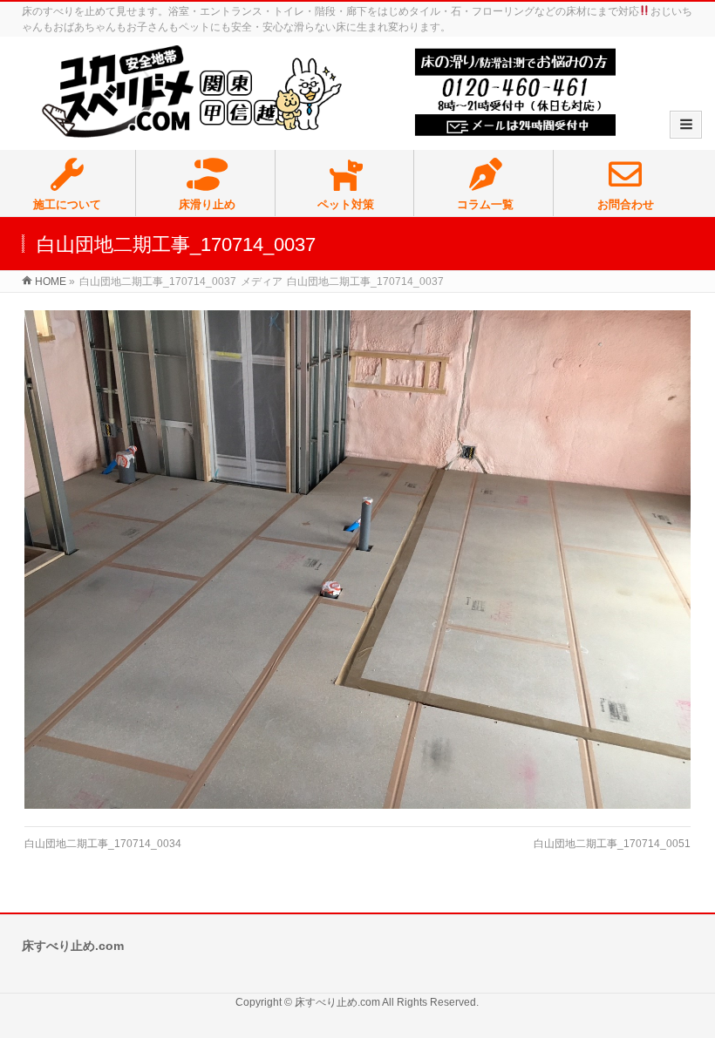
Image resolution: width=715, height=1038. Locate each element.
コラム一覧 (485, 205)
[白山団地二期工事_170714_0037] (357, 559)
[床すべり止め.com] (328, 92)
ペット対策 (345, 205)
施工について (67, 205)
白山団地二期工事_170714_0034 (102, 844)
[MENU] (686, 125)
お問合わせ (625, 205)
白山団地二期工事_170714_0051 (612, 844)
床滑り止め (207, 205)
